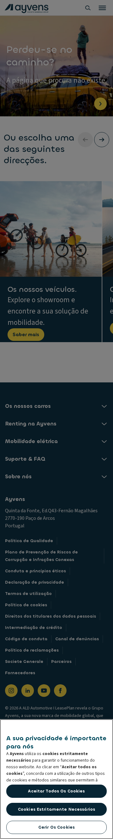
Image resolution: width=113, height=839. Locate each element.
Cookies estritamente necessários (56, 809)
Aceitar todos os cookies (56, 791)
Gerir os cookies (56, 827)
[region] (56, 779)
